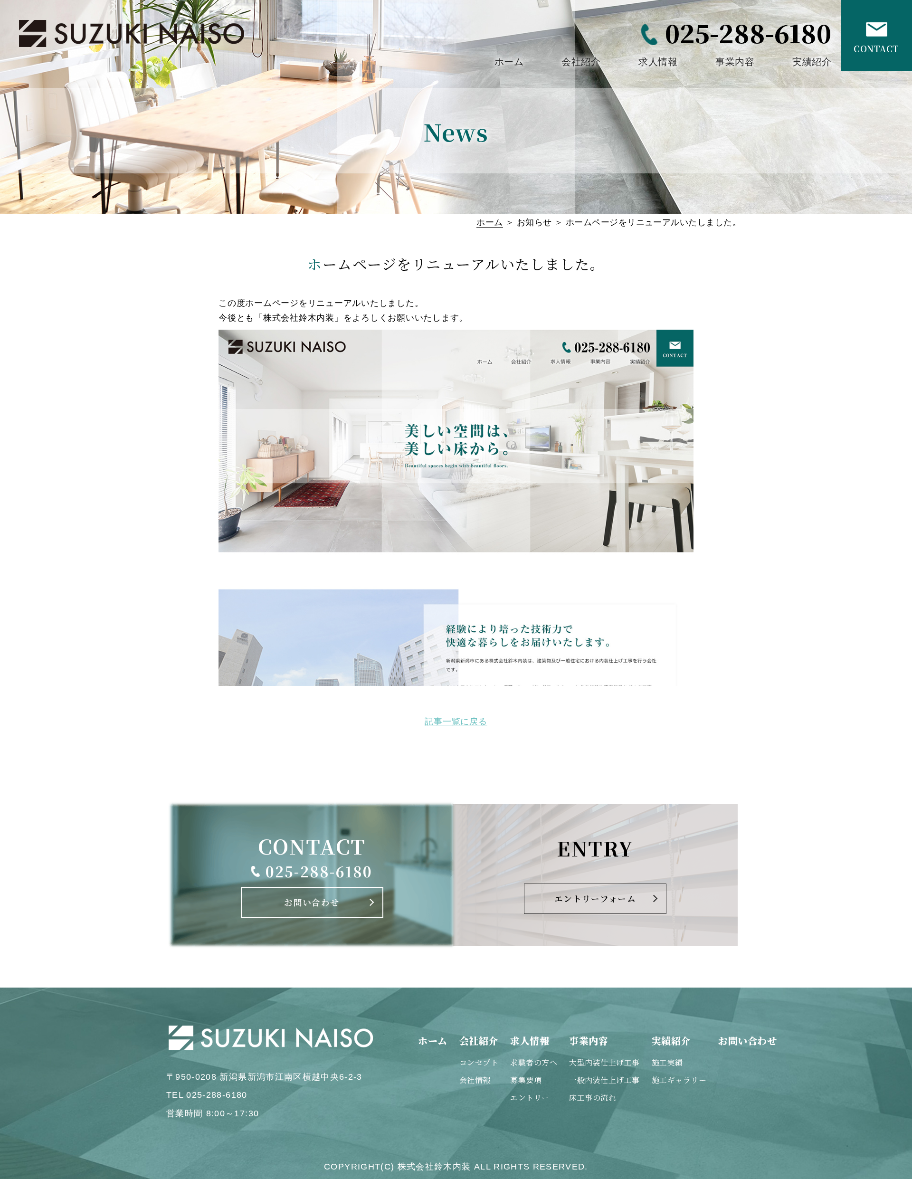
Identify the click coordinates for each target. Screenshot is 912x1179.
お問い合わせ (311, 902)
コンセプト (479, 1062)
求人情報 (657, 62)
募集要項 (526, 1079)
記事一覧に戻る (456, 721)
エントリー (530, 1097)
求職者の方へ (533, 1062)
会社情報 (475, 1079)
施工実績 (667, 1062)
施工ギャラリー (679, 1079)
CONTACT (876, 48)
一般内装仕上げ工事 (604, 1079)
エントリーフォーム (595, 898)
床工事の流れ (592, 1097)
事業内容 (734, 62)
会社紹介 (580, 62)
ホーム (509, 62)
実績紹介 (811, 62)
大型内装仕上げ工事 (604, 1062)
